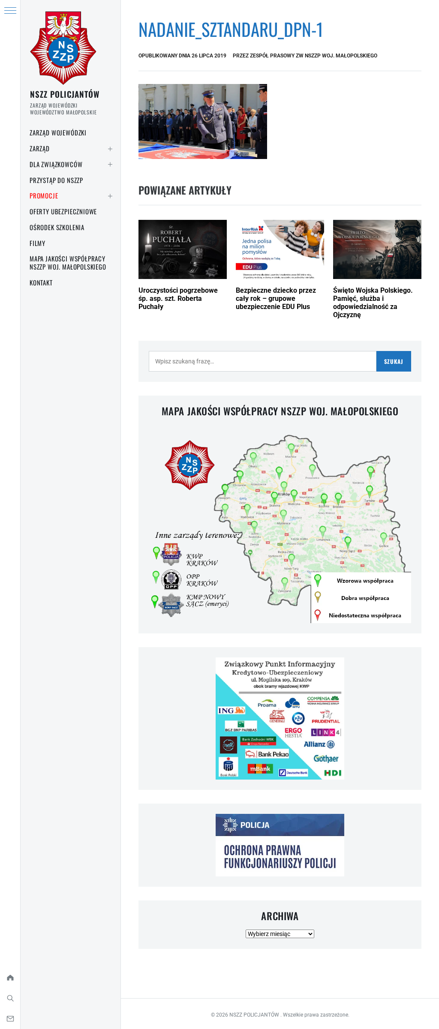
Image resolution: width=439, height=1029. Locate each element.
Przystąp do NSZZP (56, 180)
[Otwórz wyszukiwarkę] (10, 998)
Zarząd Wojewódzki (58, 132)
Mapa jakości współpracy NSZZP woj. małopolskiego (68, 262)
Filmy (37, 243)
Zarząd (40, 148)
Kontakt (41, 282)
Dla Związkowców (56, 164)
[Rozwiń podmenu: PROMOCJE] (110, 195)
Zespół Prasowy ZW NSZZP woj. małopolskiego (313, 56)
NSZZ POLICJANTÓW (64, 94)
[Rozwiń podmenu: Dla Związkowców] (110, 164)
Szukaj (393, 361)
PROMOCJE (44, 195)
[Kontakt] (10, 1018)
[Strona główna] (10, 977)
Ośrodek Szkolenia (57, 227)
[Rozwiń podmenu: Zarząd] (110, 148)
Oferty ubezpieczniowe (63, 211)
